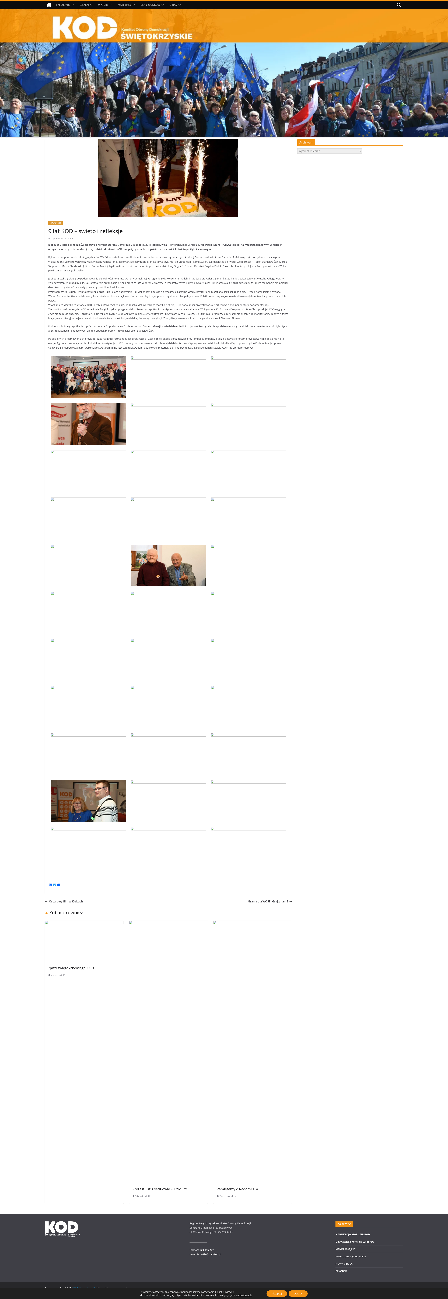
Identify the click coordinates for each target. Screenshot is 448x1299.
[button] (72, 4)
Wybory (103, 4)
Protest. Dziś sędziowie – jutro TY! (159, 1189)
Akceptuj (277, 1293)
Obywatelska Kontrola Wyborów (354, 1241)
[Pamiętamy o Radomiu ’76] (252, 923)
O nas (173, 4)
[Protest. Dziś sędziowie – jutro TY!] (168, 923)
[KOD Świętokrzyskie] (49, 5)
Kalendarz (63, 4)
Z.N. (72, 238)
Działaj (84, 4)
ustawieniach (244, 1295)
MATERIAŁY (124, 4)
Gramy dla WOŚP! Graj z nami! (268, 901)
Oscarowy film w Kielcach (66, 901)
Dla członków (150, 4)
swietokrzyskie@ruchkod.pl (205, 1254)
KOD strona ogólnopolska (350, 1256)
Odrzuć (298, 1293)
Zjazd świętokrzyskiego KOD (71, 968)
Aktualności (55, 223)
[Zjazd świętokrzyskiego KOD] (84, 923)
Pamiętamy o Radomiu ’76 (238, 1189)
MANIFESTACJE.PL (345, 1249)
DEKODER (341, 1271)
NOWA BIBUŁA (343, 1263)
